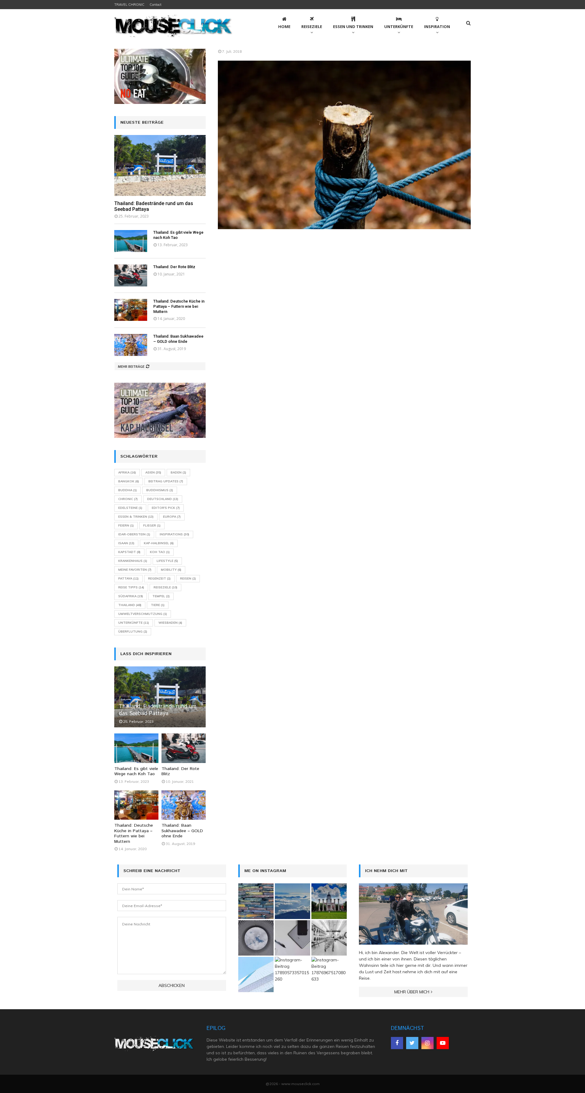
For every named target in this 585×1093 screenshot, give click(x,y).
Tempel (161, 596)
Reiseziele (311, 26)
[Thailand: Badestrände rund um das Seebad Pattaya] (160, 165)
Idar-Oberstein (134, 534)
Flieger (152, 525)
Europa (172, 517)
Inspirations (174, 534)
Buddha (127, 490)
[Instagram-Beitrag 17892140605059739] (256, 974)
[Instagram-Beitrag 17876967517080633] (329, 974)
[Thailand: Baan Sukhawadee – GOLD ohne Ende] (130, 345)
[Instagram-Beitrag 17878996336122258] (292, 938)
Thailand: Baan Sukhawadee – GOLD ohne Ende (178, 339)
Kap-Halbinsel (159, 543)
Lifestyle (167, 561)
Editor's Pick (166, 508)
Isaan (126, 543)
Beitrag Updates (165, 481)
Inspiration (437, 26)
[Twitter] (412, 1043)
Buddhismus (159, 490)
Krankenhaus (132, 561)
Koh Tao (160, 552)
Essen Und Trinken (353, 26)
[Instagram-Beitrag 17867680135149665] (292, 901)
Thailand (129, 605)
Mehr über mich (411, 992)
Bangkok (128, 481)
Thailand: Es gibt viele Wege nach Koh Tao (136, 771)
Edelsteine (130, 508)
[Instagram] (427, 1043)
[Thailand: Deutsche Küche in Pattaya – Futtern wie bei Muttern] (130, 310)
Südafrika (130, 596)
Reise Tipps (131, 587)
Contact (155, 4)
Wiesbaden (170, 623)
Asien (153, 472)
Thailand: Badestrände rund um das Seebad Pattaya (158, 710)
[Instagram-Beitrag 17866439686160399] (256, 938)
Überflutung (132, 631)
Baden (178, 472)
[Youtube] (443, 1043)
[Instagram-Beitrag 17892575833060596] (256, 901)
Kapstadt (129, 552)
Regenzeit (159, 578)
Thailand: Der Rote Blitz (174, 266)
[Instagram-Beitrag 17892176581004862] (329, 938)
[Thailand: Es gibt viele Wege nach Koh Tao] (130, 241)
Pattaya (128, 578)
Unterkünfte (398, 26)
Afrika (127, 472)
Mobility (171, 570)
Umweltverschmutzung (142, 614)
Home (284, 26)
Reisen (188, 578)
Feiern (126, 525)
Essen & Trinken (136, 517)
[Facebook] (397, 1043)
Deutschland (162, 499)
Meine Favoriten (134, 570)
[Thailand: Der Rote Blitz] (130, 275)
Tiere (158, 605)
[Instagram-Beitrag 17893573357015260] (292, 974)
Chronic (128, 499)
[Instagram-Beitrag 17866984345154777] (329, 901)
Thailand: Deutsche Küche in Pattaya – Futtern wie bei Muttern (178, 306)
